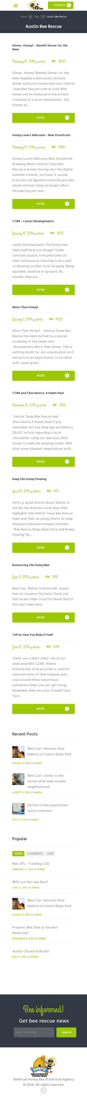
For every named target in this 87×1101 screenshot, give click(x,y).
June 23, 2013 (21, 491)
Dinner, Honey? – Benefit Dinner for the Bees (40, 47)
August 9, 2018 (21, 763)
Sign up (67, 1033)
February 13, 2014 (23, 61)
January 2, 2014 (22, 319)
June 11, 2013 (20, 577)
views (18, 853)
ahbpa (38, 763)
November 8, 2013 (22, 939)
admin (41, 61)
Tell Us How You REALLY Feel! (32, 635)
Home (24, 17)
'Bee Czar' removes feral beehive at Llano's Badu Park (49, 751)
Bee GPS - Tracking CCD (30, 864)
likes (50, 853)
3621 (55, 577)
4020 (59, 319)
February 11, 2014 (22, 870)
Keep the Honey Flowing (29, 479)
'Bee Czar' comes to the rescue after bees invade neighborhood (46, 781)
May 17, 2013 (19, 957)
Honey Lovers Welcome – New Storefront (41, 135)
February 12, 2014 (23, 147)
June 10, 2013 (20, 647)
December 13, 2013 (23, 405)
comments (35, 853)
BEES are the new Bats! (30, 882)
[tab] (18, 853)
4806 (61, 61)
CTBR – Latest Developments (33, 221)
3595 (63, 405)
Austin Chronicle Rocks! (30, 951)
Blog (37, 17)
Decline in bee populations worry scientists (47, 808)
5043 (56, 647)
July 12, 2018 (19, 820)
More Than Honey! (25, 307)
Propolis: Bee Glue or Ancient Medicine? (35, 930)
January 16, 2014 (22, 233)
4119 (56, 491)
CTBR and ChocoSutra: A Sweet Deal (38, 393)
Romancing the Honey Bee (30, 565)
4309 (60, 233)
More (41, 117)
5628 (61, 147)
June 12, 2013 (19, 888)
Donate (59, 5)
